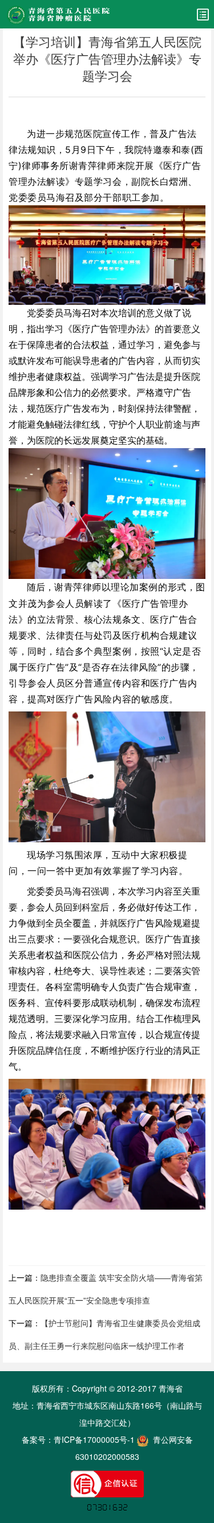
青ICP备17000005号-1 (94, 1439)
